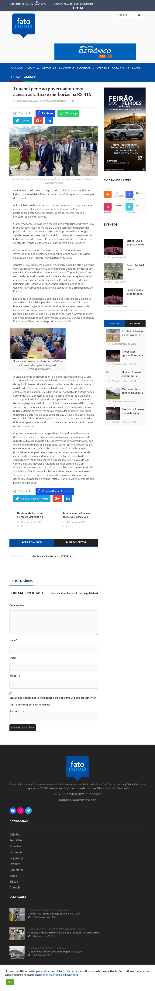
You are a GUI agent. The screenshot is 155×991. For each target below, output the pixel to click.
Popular (114, 323)
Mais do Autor (76, 542)
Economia (66, 67)
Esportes (49, 67)
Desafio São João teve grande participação (55, 951)
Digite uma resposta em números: (29, 704)
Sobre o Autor (32, 542)
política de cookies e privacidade (59, 974)
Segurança (85, 67)
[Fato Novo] (23, 26)
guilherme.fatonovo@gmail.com (77, 799)
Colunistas (120, 67)
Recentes (135, 323)
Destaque (34, 909)
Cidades (17, 67)
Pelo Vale (32, 67)
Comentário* (16, 605)
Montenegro (48, 909)
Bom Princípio (36, 928)
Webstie (14, 675)
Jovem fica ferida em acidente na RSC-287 (54, 913)
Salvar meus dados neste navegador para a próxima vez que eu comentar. (52, 697)
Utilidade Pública (75, 928)
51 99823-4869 (75, 793)
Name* (13, 639)
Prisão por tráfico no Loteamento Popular (132, 335)
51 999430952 (94, 793)
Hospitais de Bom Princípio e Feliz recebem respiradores (63, 932)
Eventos (103, 67)
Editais (16, 77)
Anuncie (30, 77)
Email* (13, 657)
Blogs (136, 67)
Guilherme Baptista (56, 100)
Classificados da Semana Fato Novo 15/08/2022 (75, 514)
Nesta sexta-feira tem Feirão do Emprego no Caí (30, 516)
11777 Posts (66, 556)
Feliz (49, 928)
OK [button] (10, 982)
